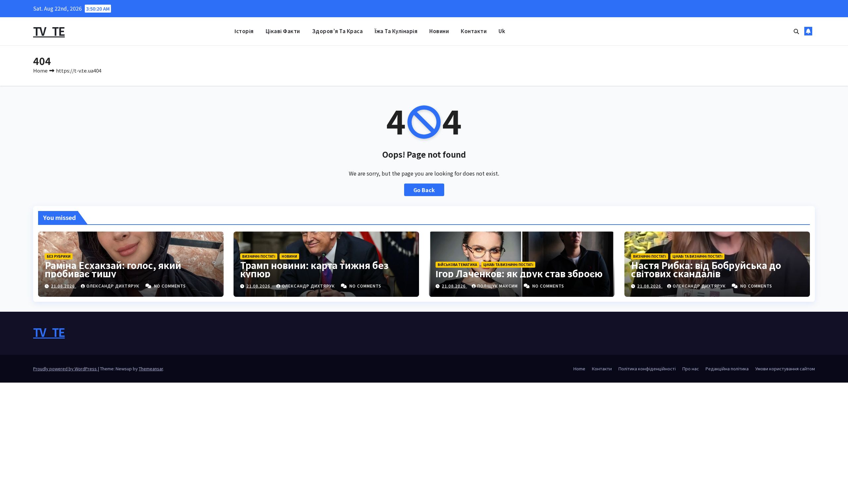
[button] (796, 31)
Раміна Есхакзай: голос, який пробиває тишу (113, 269)
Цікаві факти (283, 30)
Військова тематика (457, 264)
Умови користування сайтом (785, 368)
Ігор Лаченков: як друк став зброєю (519, 273)
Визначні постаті (258, 256)
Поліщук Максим (498, 286)
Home (40, 70)
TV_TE (49, 31)
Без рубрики (59, 256)
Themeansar (151, 368)
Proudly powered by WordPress (65, 368)
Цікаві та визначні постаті (508, 264)
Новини (439, 30)
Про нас (690, 368)
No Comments (170, 286)
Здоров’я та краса (337, 30)
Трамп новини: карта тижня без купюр (314, 269)
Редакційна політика (727, 368)
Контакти (474, 30)
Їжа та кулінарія (396, 30)
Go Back (424, 190)
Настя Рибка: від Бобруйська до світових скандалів (706, 269)
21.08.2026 (63, 286)
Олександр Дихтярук (113, 286)
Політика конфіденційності (647, 368)
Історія (244, 30)
